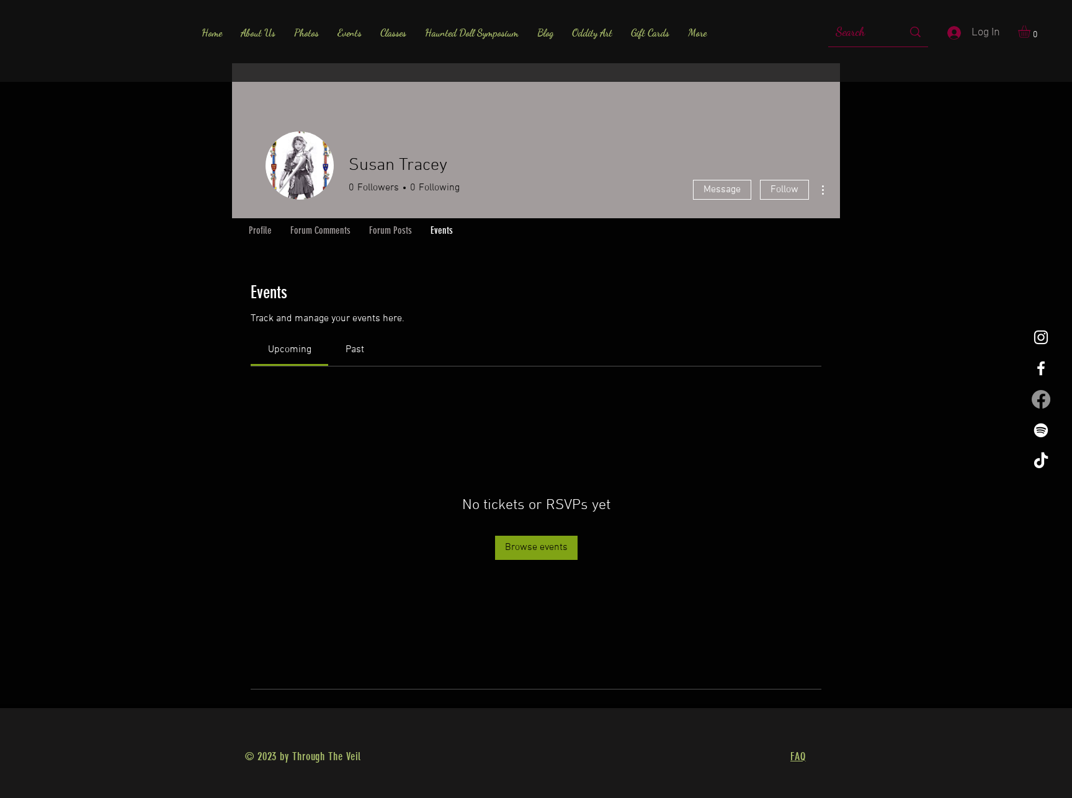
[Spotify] (1041, 430)
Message (722, 190)
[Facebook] (1041, 399)
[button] (1031, 31)
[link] (289, 350)
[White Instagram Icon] (1041, 337)
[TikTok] (1041, 461)
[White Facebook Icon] (1041, 368)
